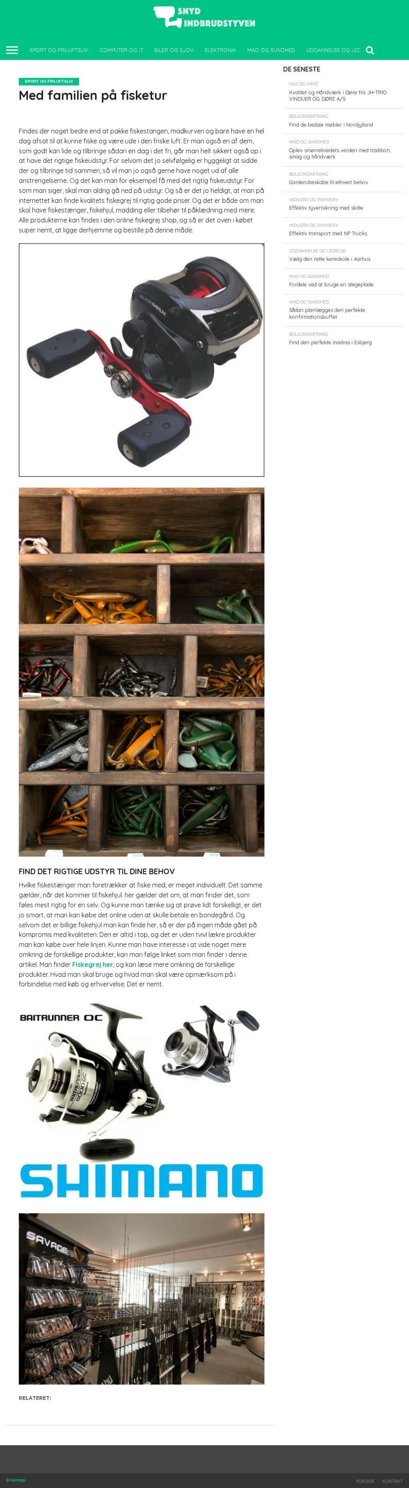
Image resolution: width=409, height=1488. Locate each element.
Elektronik (220, 50)
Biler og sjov (174, 50)
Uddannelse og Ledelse (339, 50)
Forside (365, 1481)
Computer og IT (121, 50)
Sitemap (16, 1480)
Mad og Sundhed (271, 50)
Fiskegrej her (92, 964)
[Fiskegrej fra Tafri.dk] (142, 474)
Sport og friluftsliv (59, 50)
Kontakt (392, 1481)
